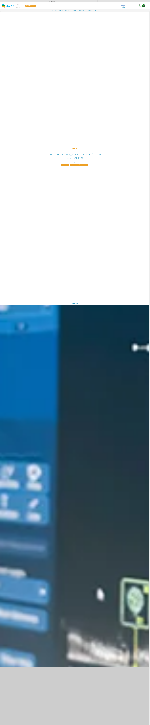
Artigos (74, 148)
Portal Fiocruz (44, 1)
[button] (65, 165)
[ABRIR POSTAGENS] (69, 10)
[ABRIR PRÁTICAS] (62, 10)
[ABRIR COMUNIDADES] (93, 10)
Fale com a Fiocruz (52, 1)
